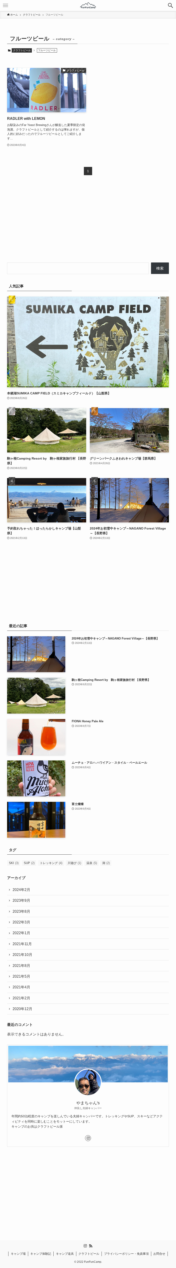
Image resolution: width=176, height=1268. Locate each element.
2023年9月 (21, 900)
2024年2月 (21, 890)
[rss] (91, 1246)
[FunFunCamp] (88, 5)
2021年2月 (21, 998)
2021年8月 (21, 966)
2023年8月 (21, 911)
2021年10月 (22, 955)
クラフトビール (22, 50)
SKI (14, 863)
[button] (170, 5)
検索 (160, 268)
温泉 (91, 863)
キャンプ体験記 (40, 1253)
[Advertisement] (88, 223)
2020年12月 (22, 1009)
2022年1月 (21, 933)
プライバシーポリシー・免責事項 (126, 1253)
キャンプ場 (18, 1253)
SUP (29, 863)
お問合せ (159, 1253)
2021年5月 (21, 976)
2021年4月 (21, 987)
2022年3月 (21, 922)
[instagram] (88, 1138)
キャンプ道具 (65, 1253)
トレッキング (51, 863)
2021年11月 (22, 944)
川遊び (74, 863)
